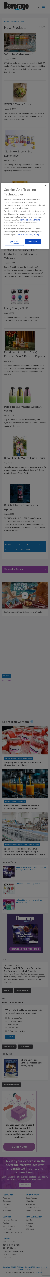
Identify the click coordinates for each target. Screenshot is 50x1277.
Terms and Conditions (30, 220)
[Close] (45, 185)
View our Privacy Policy (28, 234)
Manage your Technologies (14, 242)
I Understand (32, 241)
